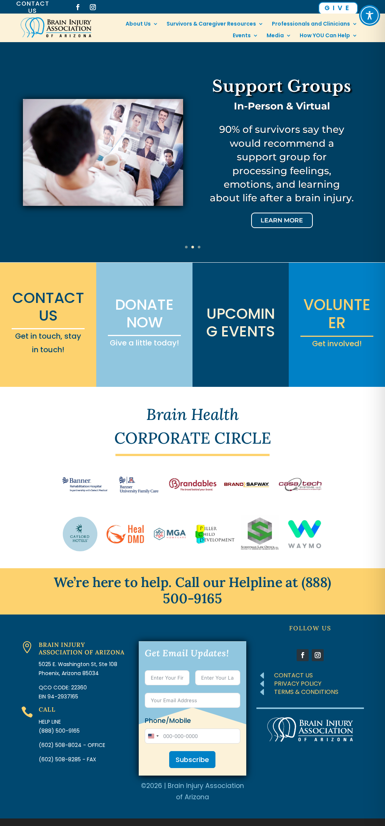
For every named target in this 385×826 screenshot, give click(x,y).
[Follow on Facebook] (78, 7)
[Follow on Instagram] (93, 7)
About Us (138, 24)
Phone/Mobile (168, 720)
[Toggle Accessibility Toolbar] (369, 15)
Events (242, 36)
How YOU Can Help (325, 36)
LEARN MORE (282, 220)
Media (275, 36)
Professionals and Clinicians (311, 24)
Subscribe (192, 759)
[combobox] (153, 736)
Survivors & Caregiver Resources (211, 24)
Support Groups (282, 86)
